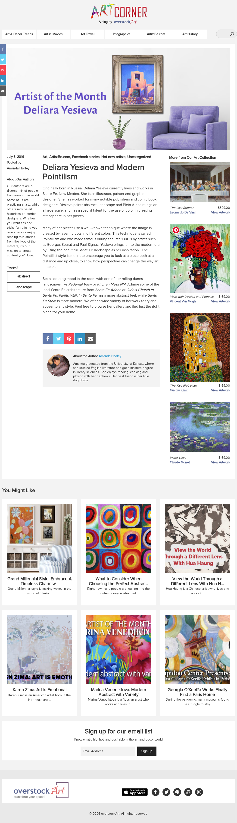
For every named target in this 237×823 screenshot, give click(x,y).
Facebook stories (86, 157)
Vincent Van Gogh (183, 301)
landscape (24, 287)
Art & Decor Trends (19, 34)
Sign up (146, 751)
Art (45, 157)
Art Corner (124, 10)
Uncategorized (139, 157)
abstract (23, 276)
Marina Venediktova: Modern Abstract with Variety (118, 692)
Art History (190, 34)
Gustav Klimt (178, 390)
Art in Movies (53, 34)
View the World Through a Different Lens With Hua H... (197, 581)
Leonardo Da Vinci (183, 212)
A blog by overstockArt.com (118, 22)
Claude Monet (180, 462)
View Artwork (220, 212)
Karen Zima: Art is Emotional (39, 689)
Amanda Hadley (18, 168)
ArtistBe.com (156, 34)
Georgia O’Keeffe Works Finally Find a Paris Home (197, 692)
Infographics (122, 34)
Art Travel (87, 34)
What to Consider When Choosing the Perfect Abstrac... (118, 581)
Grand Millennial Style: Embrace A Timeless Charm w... (39, 581)
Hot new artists (113, 157)
